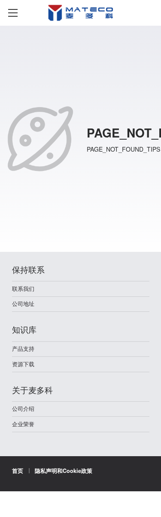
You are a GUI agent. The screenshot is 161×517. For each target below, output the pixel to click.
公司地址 (23, 304)
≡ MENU (13, 13)
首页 (17, 471)
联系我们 (23, 289)
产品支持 (23, 349)
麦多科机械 (81, 25)
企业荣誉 (23, 424)
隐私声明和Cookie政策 (63, 471)
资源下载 (23, 364)
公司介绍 (23, 408)
